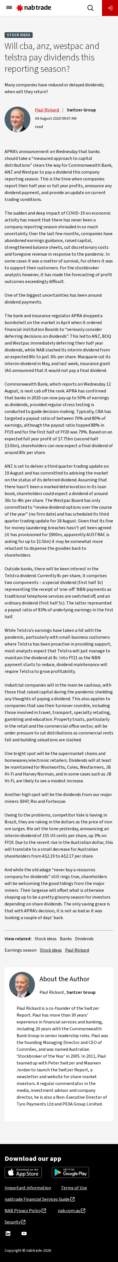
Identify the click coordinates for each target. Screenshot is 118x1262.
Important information (28, 1188)
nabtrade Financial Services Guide (37, 1199)
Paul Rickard (47, 110)
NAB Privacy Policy (23, 1211)
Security (12, 1222)
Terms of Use (74, 1188)
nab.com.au (69, 1211)
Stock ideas (18, 35)
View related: (18, 939)
